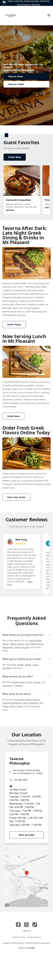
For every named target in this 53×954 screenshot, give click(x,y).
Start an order (26, 834)
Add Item (10, 210)
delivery (37, 477)
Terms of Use (18, 937)
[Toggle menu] (49, 15)
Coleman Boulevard (12, 703)
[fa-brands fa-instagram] (26, 924)
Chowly (31, 947)
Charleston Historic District (27, 699)
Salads (28, 664)
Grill (14, 664)
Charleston (7, 484)
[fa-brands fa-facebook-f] (18, 924)
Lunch (29, 682)
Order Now (14, 157)
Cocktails (6, 668)
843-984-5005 (20, 779)
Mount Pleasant (26, 484)
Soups (35, 664)
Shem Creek (16, 706)
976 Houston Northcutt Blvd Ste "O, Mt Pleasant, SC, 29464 (27, 772)
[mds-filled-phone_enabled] (34, 924)
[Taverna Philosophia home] (10, 15)
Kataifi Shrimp (17, 644)
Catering (6, 685)
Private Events (18, 682)
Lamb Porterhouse (34, 644)
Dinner (37, 682)
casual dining (27, 480)
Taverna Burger (21, 647)
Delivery (19, 685)
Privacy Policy (34, 937)
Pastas (20, 664)
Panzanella (7, 647)
